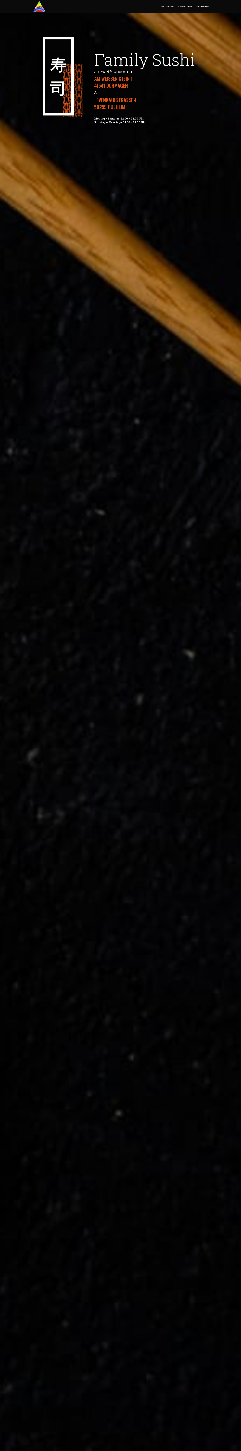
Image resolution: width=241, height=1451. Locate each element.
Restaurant (167, 6)
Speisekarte (185, 6)
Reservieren (202, 6)
